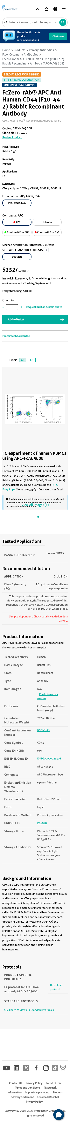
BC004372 (43, 730)
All (22, 360)
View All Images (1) (35, 505)
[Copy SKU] (46, 249)
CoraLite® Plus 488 (17, 232)
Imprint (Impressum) (37, 1092)
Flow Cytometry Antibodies (20, 54)
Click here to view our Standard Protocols (29, 1009)
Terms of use (53, 1083)
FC (31, 360)
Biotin (48, 222)
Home (6, 50)
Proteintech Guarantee (16, 335)
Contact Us (15, 1083)
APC (17, 222)
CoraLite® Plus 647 (48, 232)
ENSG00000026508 (49, 758)
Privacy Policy (34, 1083)
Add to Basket (16, 319)
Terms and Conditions (27, 1087)
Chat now (58, 36)
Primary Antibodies (41, 50)
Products (19, 50)
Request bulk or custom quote (44, 306)
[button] (58, 1114)
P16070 (42, 823)
